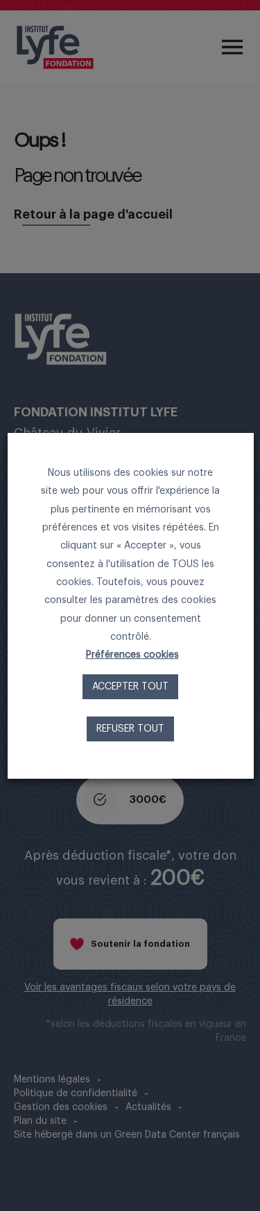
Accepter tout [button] (130, 687)
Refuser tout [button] (130, 729)
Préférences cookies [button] (131, 655)
